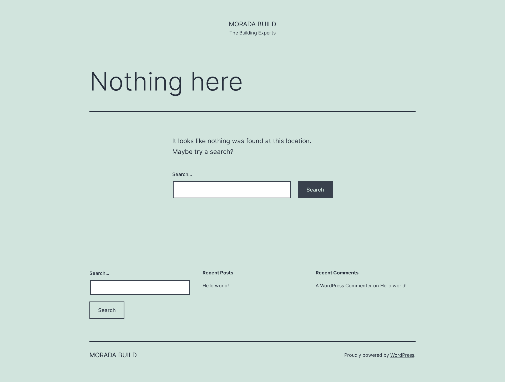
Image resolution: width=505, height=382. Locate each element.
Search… (182, 174)
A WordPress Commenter (344, 285)
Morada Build (252, 24)
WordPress (402, 355)
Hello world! (216, 285)
